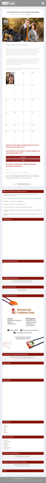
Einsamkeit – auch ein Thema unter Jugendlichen (13, 201)
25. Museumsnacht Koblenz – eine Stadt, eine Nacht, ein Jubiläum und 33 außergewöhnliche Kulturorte (22, 210)
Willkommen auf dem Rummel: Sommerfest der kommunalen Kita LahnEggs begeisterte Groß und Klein (22, 214)
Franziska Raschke (7, 441)
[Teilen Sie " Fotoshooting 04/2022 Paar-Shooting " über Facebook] (18, 184)
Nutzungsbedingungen (27, 480)
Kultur (4, 428)
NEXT (17, 14)
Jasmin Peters (6, 444)
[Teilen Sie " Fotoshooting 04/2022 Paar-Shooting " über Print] (28, 184)
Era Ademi (5, 440)
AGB (5, 480)
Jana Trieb (5, 443)
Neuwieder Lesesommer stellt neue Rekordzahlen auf (14, 204)
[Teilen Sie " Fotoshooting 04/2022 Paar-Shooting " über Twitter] (21, 184)
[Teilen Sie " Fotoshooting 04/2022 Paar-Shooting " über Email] (25, 184)
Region (4, 425)
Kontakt (34, 480)
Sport (4, 430)
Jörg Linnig (5, 445)
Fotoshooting (27, 14)
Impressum (19, 480)
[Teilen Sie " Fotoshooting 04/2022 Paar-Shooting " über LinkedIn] (23, 184)
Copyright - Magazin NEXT (19, 478)
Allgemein (5, 432)
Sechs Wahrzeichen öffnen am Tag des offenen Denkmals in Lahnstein (17, 207)
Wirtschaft (5, 426)
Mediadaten (39, 480)
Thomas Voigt (6, 448)
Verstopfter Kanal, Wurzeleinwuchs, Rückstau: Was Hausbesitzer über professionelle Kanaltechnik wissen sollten (20, 195)
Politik (4, 429)
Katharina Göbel (6, 447)
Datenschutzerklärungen (12, 480)
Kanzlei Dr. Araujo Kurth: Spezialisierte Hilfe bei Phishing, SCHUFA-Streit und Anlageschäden (22, 198)
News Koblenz (23, 191)
